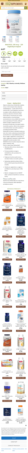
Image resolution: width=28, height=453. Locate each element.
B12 (8, 83)
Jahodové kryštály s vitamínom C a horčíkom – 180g (7, 420)
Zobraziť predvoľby (14, 445)
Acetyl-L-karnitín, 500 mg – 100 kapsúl (7, 206)
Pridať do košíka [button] (7, 209)
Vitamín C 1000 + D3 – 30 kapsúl (7, 373)
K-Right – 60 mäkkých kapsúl (20, 350)
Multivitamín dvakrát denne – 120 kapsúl (7, 278)
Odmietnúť (14, 441)
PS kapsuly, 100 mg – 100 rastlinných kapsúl (20, 255)
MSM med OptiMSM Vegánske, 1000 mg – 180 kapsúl (20, 326)
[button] (26, 425)
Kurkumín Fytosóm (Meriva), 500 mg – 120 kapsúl (21, 373)
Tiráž (26, 448)
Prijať (14, 438)
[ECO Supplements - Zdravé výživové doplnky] (14, 3)
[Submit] (25, 7)
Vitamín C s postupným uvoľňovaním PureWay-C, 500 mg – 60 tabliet (20, 420)
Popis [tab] (3, 93)
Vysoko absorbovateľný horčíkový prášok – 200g (21, 206)
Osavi (6, 87)
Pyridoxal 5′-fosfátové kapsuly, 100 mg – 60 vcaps (7, 326)
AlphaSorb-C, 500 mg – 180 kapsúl (21, 278)
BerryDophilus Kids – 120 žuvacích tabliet (20, 397)
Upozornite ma (7, 75)
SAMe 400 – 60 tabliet (7, 254)
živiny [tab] (3, 98)
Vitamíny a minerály (14, 83)
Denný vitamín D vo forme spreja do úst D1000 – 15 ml (20, 302)
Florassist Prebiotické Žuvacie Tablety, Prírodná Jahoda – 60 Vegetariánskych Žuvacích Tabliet (20, 231)
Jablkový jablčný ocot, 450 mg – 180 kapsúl (7, 350)
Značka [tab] (4, 95)
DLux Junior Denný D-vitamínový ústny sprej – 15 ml (7, 229)
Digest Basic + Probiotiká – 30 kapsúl (7, 397)
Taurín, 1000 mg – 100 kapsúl (7, 301)
